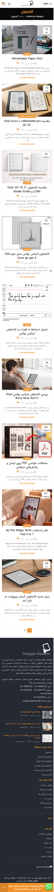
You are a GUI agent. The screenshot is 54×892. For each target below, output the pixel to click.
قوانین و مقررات (46, 785)
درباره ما (49, 851)
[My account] (9, 3)
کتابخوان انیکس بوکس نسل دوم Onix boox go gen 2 (27, 256)
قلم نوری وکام (47, 774)
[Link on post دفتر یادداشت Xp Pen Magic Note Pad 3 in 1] (27, 507)
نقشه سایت (47, 807)
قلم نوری (48, 752)
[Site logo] (27, 3)
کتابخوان (27, 54)
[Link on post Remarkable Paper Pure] (27, 39)
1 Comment (24, 715)
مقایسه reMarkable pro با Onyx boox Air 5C (27, 123)
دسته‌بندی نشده (29, 116)
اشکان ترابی (29, 63)
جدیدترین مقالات (45, 803)
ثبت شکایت (47, 842)
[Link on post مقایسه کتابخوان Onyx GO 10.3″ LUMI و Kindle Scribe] (27, 166)
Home (21, 16)
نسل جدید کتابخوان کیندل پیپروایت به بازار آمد (27, 598)
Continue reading (27, 78)
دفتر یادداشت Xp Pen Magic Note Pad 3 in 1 (27, 532)
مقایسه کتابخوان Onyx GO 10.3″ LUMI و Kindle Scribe (27, 189)
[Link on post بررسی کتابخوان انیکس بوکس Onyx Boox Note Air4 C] (27, 374)
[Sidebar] (50, 271)
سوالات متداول (46, 856)
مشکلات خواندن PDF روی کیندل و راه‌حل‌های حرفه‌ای (27, 465)
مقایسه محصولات (45, 789)
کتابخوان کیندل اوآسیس (43, 765)
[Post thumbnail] (47, 715)
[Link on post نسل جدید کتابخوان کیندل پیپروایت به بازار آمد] (27, 575)
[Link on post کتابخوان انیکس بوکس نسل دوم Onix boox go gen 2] (27, 233)
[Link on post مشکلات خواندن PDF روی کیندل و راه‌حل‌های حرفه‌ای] (27, 441)
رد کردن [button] (4, 887)
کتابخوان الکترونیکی (44, 756)
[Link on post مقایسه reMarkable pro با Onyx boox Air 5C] (27, 100)
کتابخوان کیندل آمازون (44, 761)
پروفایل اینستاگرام (45, 834)
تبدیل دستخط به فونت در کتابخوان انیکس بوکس (27, 331)
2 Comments (20, 741)
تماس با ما (48, 798)
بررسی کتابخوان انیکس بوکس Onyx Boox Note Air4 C (27, 396)
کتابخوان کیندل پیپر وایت (43, 770)
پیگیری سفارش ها (45, 794)
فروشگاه (49, 838)
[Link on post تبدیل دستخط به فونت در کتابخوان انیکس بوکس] (27, 304)
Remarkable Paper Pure (27, 58)
